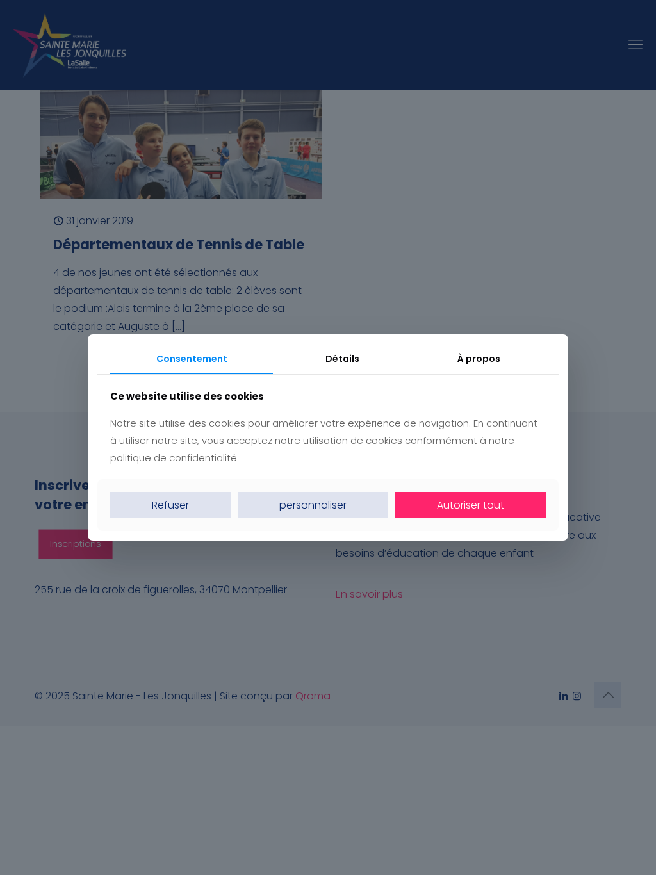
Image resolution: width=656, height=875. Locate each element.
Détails (342, 358)
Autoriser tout (470, 505)
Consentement (191, 358)
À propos (478, 358)
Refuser (170, 505)
